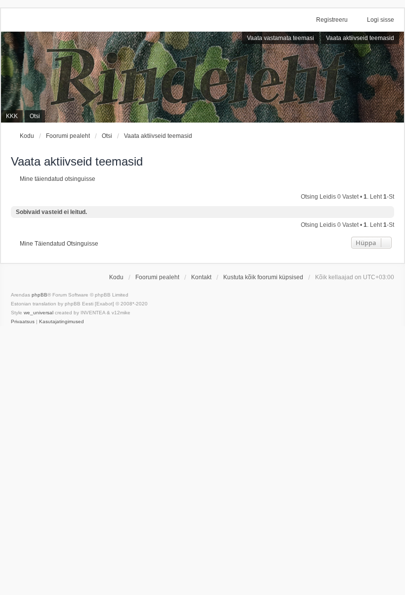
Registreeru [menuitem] (332, 19)
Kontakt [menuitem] (201, 277)
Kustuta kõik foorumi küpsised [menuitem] (263, 277)
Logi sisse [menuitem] (380, 19)
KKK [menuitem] (12, 116)
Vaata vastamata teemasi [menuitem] (280, 38)
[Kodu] (202, 77)
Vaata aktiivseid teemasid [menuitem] (360, 38)
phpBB (39, 295)
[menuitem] (23, 321)
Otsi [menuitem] (35, 116)
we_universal (38, 312)
